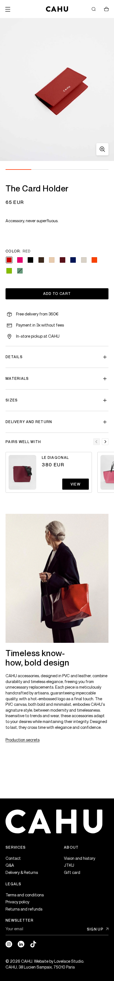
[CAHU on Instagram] (9, 944)
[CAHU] (57, 9)
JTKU (69, 865)
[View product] (22, 472)
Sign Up (95, 929)
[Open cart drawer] (106, 9)
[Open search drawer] (93, 9)
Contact (13, 858)
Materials (17, 378)
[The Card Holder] (57, 89)
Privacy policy (17, 901)
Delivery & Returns (22, 872)
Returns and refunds (24, 909)
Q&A (10, 865)
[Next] (105, 441)
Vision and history (79, 858)
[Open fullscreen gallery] (102, 149)
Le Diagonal (55, 457)
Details (14, 357)
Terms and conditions (25, 894)
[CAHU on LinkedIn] (21, 944)
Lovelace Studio (68, 961)
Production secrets (23, 739)
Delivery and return (29, 421)
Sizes (12, 400)
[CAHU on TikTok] (33, 944)
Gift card (72, 872)
